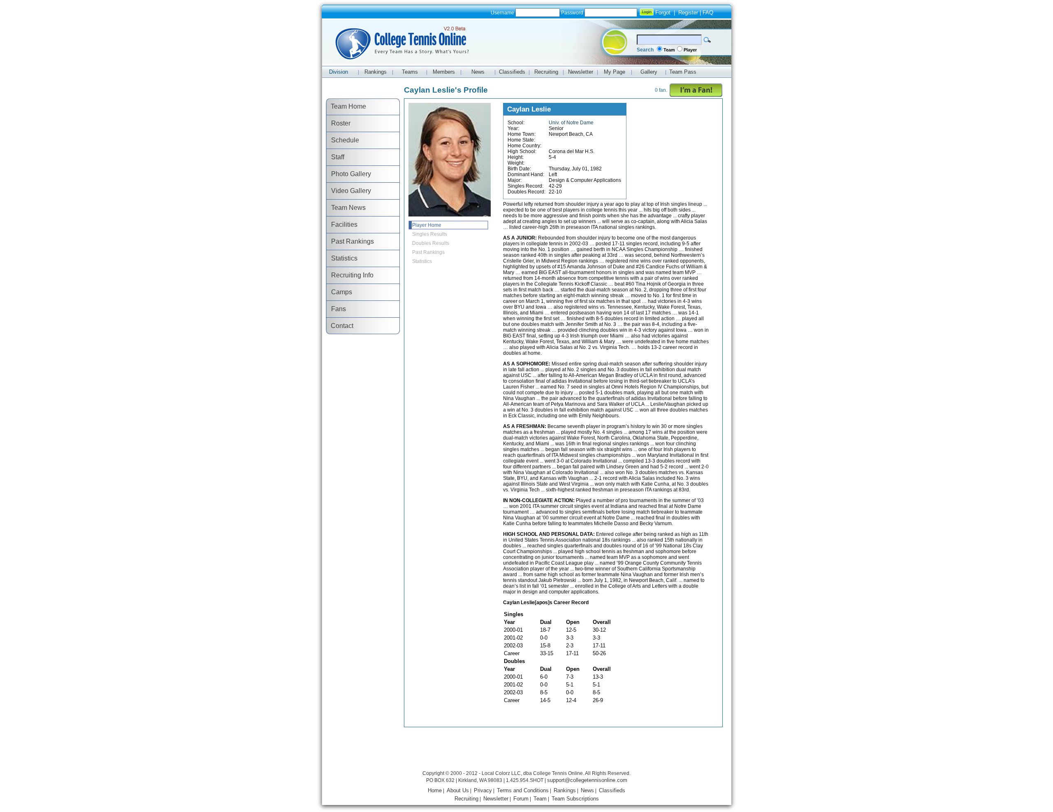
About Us (458, 790)
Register (688, 12)
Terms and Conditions (523, 790)
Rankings (565, 790)
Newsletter (495, 799)
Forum (521, 799)
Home (435, 790)
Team (669, 49)
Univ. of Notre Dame (571, 123)
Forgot (662, 12)
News (587, 790)
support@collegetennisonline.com (587, 780)
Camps (339, 292)
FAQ (708, 12)
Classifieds (612, 790)
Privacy (483, 790)
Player (690, 49)
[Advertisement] (526, 749)
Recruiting (466, 799)
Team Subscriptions (575, 799)
